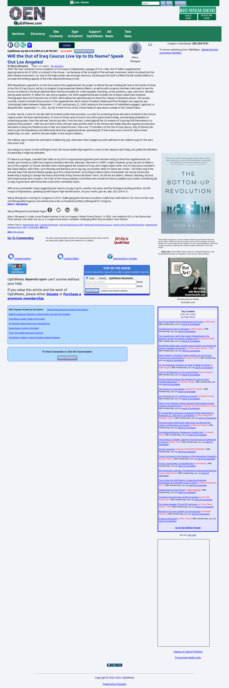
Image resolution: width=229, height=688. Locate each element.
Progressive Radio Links (188, 657)
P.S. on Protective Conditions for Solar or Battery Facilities (184, 365)
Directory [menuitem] (38, 34)
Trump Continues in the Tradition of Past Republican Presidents (187, 456)
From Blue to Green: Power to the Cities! (27, 319)
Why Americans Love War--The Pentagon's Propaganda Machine (187, 470)
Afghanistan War (30, 224)
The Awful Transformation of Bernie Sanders (179, 497)
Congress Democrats (48, 224)
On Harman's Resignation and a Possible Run (29, 323)
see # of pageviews (190, 324)
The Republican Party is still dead (174, 329)
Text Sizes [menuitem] (127, 34)
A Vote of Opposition (168, 518)
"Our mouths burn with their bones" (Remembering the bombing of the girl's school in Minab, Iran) (184, 337)
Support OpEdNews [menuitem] (93, 34)
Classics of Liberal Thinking (188, 651)
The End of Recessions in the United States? (179, 372)
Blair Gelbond (194, 490)
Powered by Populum (114, 684)
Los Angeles (33, 227)
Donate (52, 294)
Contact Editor (71, 258)
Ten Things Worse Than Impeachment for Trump (181, 321)
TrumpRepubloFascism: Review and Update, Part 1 (181, 432)
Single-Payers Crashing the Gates (24, 328)
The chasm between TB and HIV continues (178, 504)
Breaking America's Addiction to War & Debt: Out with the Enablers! (39, 314)
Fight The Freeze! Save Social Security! (26, 333)
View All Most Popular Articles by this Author (67, 309)
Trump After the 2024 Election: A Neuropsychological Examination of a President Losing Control (182, 481)
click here (191, 535)
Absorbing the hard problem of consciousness (180, 511)
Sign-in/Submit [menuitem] (75, 34)
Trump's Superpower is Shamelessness (176, 463)
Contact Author (22, 258)
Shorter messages (167, 449)
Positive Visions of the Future (172, 490)
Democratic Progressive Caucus (98, 224)
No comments (57, 66)
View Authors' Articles (125, 258)
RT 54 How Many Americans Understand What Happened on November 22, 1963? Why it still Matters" (186, 414)
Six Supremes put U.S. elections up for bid (178, 396)
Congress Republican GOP (71, 224)
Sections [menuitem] (18, 34)
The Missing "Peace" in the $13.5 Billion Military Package (34, 337)
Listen (67, 45)
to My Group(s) (16, 232)
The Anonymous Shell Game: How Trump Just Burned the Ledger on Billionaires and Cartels (185, 423)
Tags (44, 227)
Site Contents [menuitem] (56, 34)
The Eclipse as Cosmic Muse (171, 389)
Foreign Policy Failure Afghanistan (128, 224)
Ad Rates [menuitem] (109, 34)
